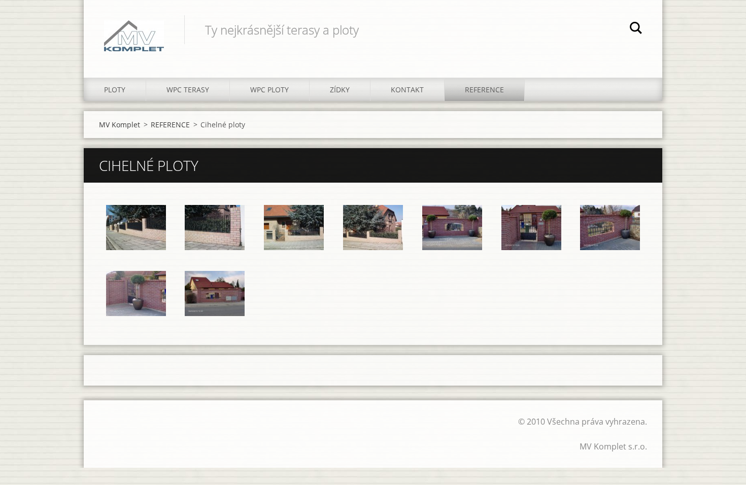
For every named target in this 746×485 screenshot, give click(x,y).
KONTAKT (407, 89)
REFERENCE (484, 89)
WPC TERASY (187, 89)
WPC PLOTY (269, 89)
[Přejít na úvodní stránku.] (134, 28)
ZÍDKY (340, 89)
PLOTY (114, 89)
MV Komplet (119, 124)
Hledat (636, 29)
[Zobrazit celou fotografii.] (136, 228)
